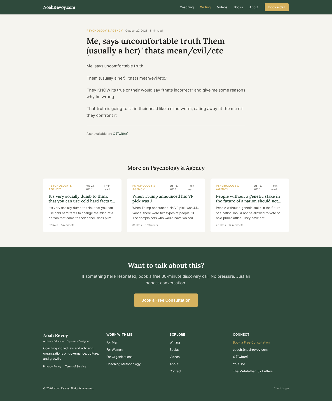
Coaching (187, 7)
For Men (112, 342)
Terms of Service (75, 366)
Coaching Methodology (123, 364)
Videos (222, 7)
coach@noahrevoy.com (250, 349)
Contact (175, 371)
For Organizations (119, 357)
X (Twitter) (120, 133)
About (253, 7)
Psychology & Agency (105, 30)
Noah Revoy (55, 335)
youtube (239, 364)
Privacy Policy (52, 366)
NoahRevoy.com (59, 7)
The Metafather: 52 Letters (253, 371)
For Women (114, 349)
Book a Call (276, 7)
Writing (205, 7)
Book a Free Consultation (166, 300)
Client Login (281, 388)
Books (238, 7)
